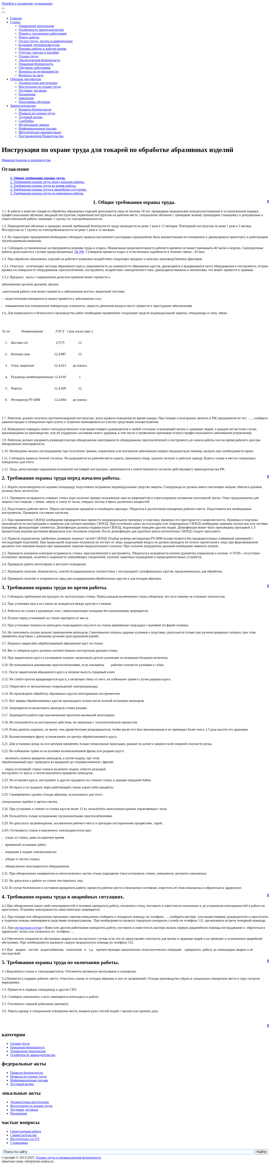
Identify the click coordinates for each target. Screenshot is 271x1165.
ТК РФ (79, 252)
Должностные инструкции (38, 83)
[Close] (3, 12)
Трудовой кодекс (31, 117)
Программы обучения (34, 102)
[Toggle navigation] (3, 8)
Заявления (26, 98)
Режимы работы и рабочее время (42, 48)
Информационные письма (38, 128)
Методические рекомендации (40, 132)
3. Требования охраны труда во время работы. (43, 185)
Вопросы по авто (31, 75)
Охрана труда (28, 56)
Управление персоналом (36, 26)
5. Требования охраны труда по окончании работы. (47, 193)
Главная (16, 18)
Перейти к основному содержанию (27, 3)
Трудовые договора (33, 90)
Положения (27, 94)
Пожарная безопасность (36, 64)
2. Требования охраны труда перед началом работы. (47, 182)
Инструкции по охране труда (40, 86)
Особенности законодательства (41, 29)
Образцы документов (25, 79)
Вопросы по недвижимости (39, 71)
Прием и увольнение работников (42, 33)
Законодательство (23, 105)
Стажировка (19, 1143)
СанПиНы (26, 121)
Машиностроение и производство (26, 160)
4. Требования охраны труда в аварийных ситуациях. (48, 189)
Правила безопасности (35, 109)
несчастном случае (28, 927)
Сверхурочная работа (25, 1131)
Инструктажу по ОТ (25, 1139)
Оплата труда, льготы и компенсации (46, 41)
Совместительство (23, 1135)
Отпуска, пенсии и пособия (39, 52)
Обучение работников (34, 67)
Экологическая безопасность (39, 60)
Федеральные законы (34, 124)
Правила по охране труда (37, 113)
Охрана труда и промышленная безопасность (68, 1157)
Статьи (15, 22)
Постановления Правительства (41, 136)
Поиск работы (29, 37)
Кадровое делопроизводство (39, 45)
